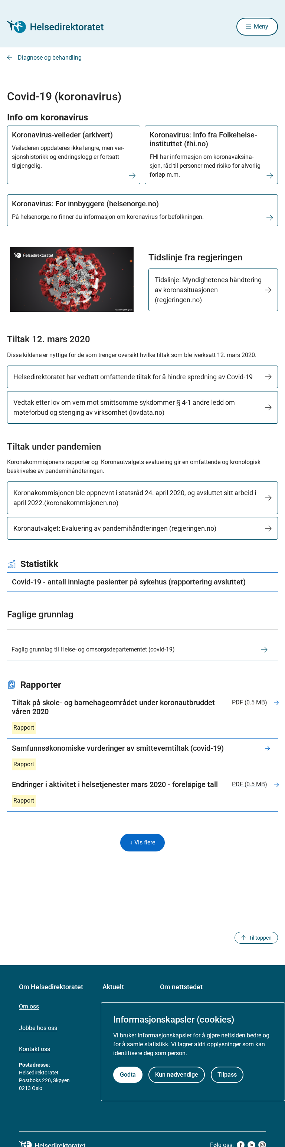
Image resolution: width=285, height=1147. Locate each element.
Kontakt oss (34, 1049)
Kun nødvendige (176, 1074)
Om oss (29, 1006)
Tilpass (227, 1074)
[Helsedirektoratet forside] (60, 26)
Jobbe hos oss (38, 1027)
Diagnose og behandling (50, 57)
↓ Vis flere (142, 842)
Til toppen (260, 938)
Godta (128, 1074)
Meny (261, 26)
